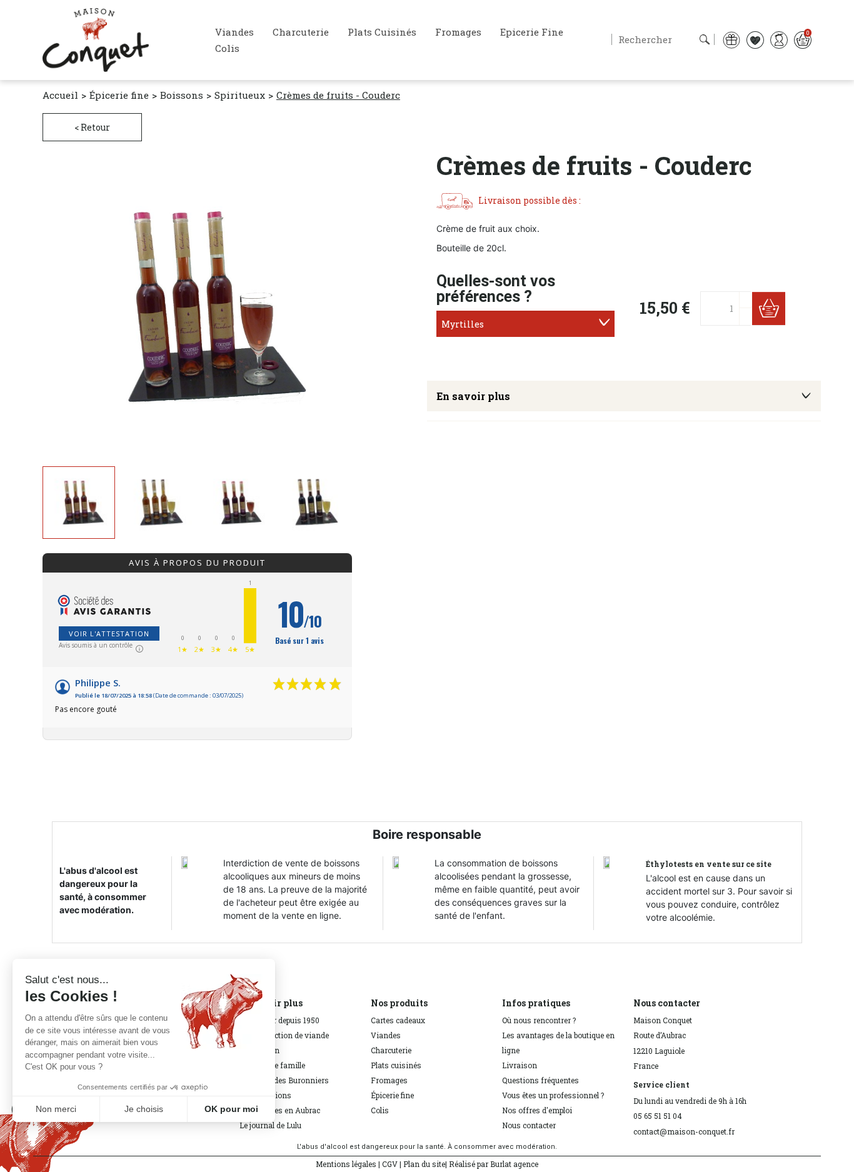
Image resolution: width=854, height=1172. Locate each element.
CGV (390, 1164)
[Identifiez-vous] (779, 39)
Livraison (519, 1065)
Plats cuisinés (396, 1065)
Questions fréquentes (540, 1080)
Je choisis (143, 1109)
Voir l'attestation (109, 633)
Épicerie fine (392, 1095)
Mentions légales (346, 1164)
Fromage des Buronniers (284, 1080)
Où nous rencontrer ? (539, 1020)
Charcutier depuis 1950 (279, 1020)
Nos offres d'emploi (537, 1110)
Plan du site (424, 1164)
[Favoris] (755, 39)
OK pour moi (231, 1109)
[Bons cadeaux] (731, 39)
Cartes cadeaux (398, 1020)
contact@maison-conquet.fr (684, 1131)
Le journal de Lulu (270, 1125)
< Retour (92, 127)
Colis (380, 1110)
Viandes (386, 1035)
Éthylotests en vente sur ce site (708, 864)
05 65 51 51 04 (657, 1116)
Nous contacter (529, 1125)
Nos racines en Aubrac (279, 1110)
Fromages (389, 1080)
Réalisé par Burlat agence (493, 1164)
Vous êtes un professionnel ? (553, 1095)
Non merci (56, 1109)
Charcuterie (391, 1050)
